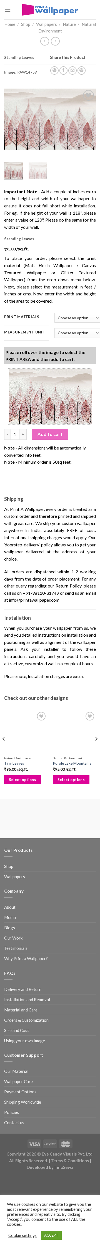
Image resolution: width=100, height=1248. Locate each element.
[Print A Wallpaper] (50, 9)
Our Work (13, 937)
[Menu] (7, 9)
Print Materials (21, 317)
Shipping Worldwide (22, 1101)
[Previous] (13, 119)
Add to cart (50, 434)
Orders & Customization (26, 1020)
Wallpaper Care (18, 1081)
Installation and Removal (27, 999)
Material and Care (21, 1009)
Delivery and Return (22, 989)
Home (9, 24)
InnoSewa (63, 1167)
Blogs (9, 927)
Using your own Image (24, 1040)
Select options (22, 779)
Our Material (16, 1071)
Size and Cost (16, 1030)
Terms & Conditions (70, 1160)
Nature (69, 24)
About (10, 907)
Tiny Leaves (14, 763)
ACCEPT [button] (51, 1235)
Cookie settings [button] (22, 1235)
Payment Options (20, 1091)
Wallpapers (46, 24)
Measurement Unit (24, 332)
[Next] (87, 119)
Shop (25, 24)
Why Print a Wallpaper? (26, 958)
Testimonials (16, 948)
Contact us (14, 1122)
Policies (11, 1112)
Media (10, 917)
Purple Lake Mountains (72, 763)
